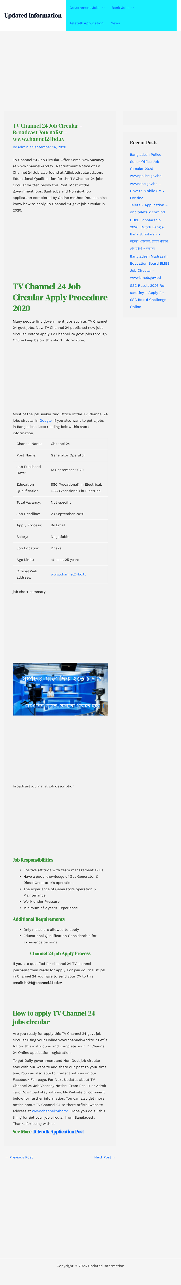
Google (46, 420)
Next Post (105, 1157)
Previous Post (19, 1157)
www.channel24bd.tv (68, 574)
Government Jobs (85, 8)
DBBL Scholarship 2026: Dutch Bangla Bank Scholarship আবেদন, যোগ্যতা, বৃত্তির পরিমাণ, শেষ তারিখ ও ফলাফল (149, 234)
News (115, 23)
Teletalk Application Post (58, 1131)
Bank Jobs (120, 8)
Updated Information (33, 15)
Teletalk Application (87, 23)
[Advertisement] (90, 64)
